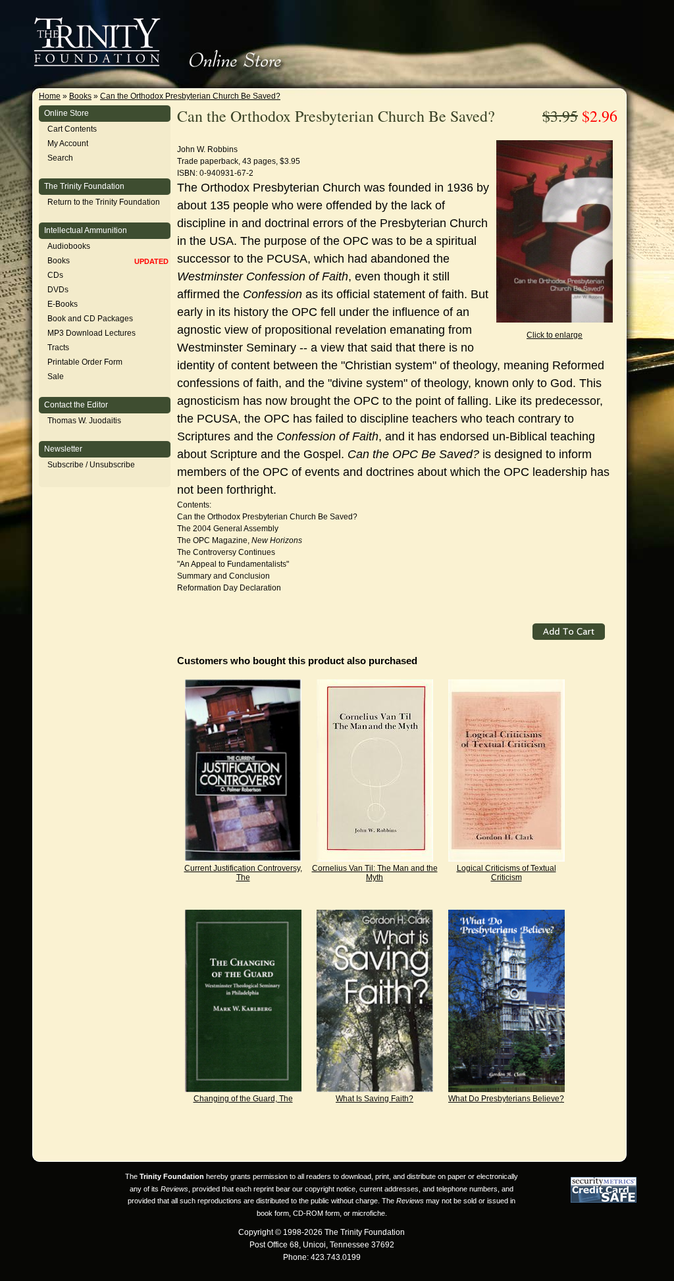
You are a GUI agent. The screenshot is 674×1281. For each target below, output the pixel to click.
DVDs (57, 289)
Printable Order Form (84, 362)
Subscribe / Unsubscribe (91, 464)
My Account (67, 143)
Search (60, 158)
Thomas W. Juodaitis (84, 420)
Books (80, 96)
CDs (55, 275)
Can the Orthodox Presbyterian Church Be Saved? (190, 96)
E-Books (62, 304)
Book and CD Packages (90, 318)
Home (50, 96)
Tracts (58, 347)
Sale (55, 376)
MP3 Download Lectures (91, 333)
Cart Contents (72, 129)
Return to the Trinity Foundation (103, 202)
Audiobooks (68, 246)
